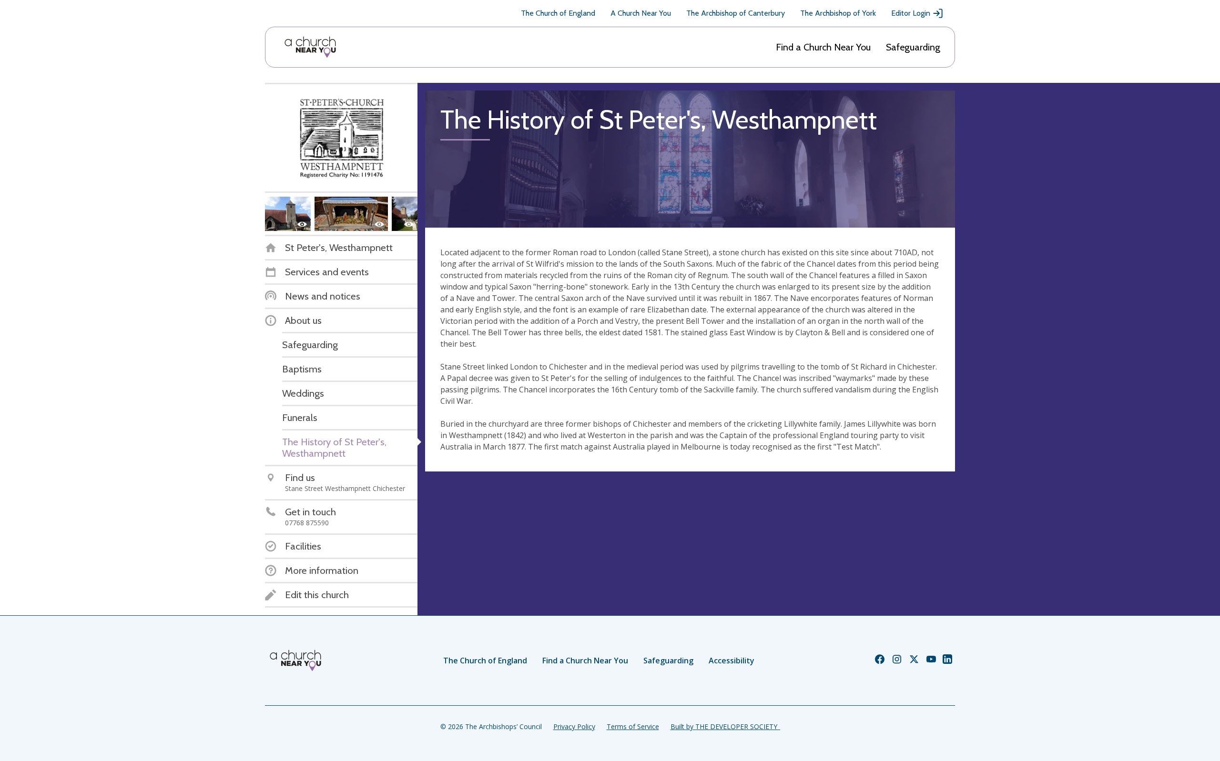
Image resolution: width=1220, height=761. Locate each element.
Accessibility (731, 660)
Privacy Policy (574, 726)
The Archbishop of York (838, 13)
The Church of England (558, 13)
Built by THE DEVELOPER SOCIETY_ (725, 726)
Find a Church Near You (823, 47)
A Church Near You (640, 13)
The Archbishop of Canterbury (735, 13)
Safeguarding (913, 47)
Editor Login (910, 13)
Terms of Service (633, 726)
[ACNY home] (310, 47)
